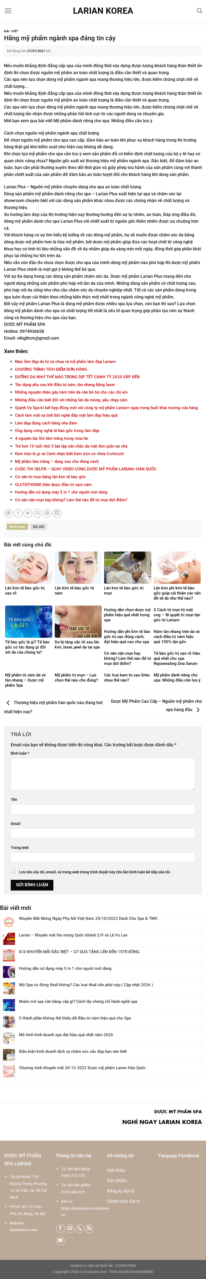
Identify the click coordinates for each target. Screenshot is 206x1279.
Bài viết (11, 31)
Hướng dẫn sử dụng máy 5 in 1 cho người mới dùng (61, 492)
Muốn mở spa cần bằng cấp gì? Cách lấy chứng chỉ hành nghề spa (78, 1001)
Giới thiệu (116, 1170)
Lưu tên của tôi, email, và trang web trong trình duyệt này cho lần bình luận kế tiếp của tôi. (95, 872)
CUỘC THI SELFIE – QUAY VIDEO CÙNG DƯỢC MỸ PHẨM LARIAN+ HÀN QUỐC (85, 469)
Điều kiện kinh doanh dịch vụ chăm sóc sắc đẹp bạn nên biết (73, 1051)
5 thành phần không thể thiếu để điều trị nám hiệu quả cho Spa (75, 1018)
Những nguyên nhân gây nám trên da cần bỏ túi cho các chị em (71, 392)
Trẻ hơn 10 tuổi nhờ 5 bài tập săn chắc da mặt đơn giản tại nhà (71, 446)
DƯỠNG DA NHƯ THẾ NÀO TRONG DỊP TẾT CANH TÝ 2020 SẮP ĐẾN (77, 376)
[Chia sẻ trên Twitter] (27, 513)
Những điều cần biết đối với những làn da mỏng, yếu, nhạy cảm (71, 400)
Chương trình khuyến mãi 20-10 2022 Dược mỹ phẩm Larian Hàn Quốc (82, 1067)
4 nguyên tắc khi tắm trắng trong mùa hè (51, 438)
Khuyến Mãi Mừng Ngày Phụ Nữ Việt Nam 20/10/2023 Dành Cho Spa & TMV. (88, 918)
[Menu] (8, 10)
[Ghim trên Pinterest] (47, 513)
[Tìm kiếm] (199, 10)
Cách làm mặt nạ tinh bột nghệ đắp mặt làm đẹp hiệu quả (66, 415)
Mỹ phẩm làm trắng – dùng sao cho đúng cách (57, 461)
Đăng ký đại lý (120, 1191)
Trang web (20, 847)
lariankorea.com (24, 1230)
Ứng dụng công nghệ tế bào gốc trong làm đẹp (57, 430)
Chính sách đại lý (123, 1201)
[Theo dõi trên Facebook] (60, 1228)
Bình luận (20, 753)
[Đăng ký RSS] (89, 1228)
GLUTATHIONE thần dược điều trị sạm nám (53, 484)
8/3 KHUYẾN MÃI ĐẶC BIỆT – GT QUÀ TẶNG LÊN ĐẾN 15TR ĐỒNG (79, 951)
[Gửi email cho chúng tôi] (70, 1228)
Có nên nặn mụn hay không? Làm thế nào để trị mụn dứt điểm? (71, 500)
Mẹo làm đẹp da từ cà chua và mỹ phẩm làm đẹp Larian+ (65, 361)
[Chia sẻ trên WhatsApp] (8, 513)
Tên (14, 799)
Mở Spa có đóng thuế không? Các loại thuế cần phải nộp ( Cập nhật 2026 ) (86, 984)
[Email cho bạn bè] (37, 513)
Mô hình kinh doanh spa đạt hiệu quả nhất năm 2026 (66, 1034)
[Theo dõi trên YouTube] (60, 1241)
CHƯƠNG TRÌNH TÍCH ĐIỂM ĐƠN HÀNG (51, 369)
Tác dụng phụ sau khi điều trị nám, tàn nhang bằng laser (65, 384)
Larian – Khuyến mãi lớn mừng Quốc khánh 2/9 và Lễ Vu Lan (73, 935)
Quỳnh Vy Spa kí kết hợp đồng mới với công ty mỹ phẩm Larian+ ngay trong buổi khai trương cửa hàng (106, 407)
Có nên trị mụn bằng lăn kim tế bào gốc (50, 476)
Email (15, 824)
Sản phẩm (117, 1180)
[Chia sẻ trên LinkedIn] (57, 513)
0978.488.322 (73, 1192)
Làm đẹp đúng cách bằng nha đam (46, 423)
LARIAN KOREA (103, 10)
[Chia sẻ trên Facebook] (18, 513)
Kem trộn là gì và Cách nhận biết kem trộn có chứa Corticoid (69, 453)
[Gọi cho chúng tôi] (79, 1228)
